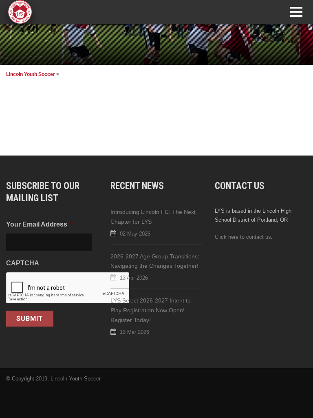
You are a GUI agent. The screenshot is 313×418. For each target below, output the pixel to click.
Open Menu (296, 12)
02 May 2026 (135, 234)
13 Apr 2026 (134, 278)
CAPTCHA (22, 263)
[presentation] (68, 288)
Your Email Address (38, 224)
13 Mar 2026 (134, 332)
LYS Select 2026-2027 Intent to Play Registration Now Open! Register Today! (150, 310)
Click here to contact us (243, 237)
